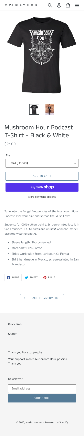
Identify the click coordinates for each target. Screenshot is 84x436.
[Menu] (76, 5)
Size (8, 155)
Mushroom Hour (20, 5)
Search (13, 334)
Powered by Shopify (56, 422)
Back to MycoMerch (45, 298)
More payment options (42, 197)
